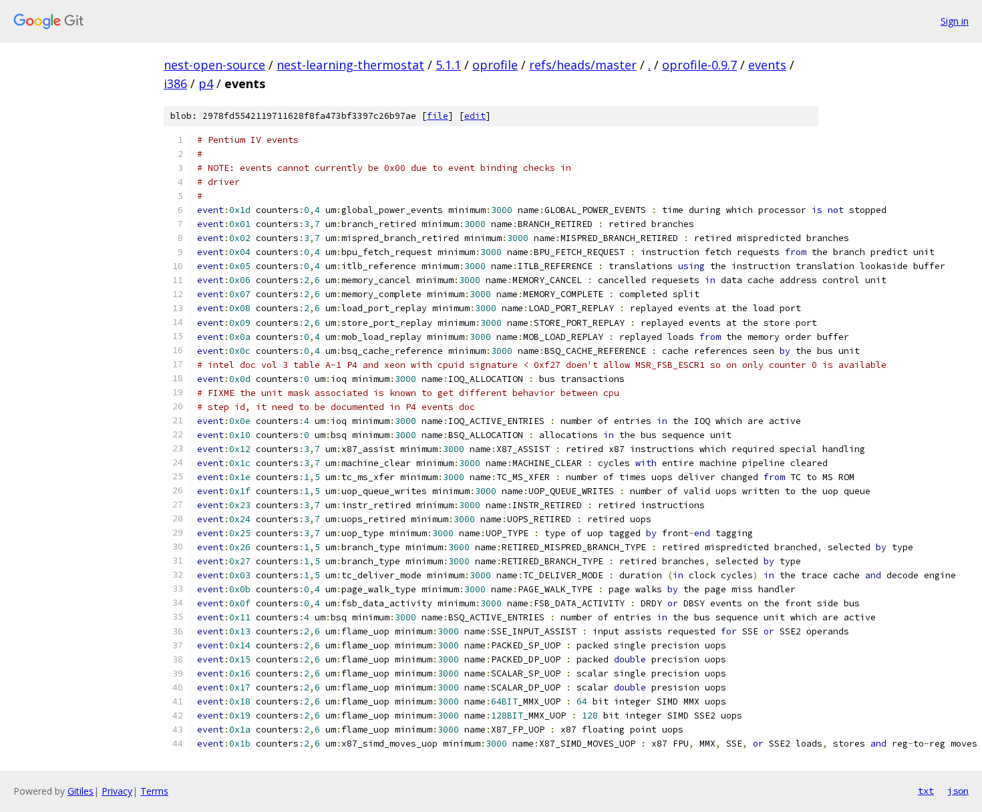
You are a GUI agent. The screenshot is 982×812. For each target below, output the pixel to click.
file (437, 116)
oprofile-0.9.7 (699, 65)
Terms (154, 791)
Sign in (955, 21)
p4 (205, 83)
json (958, 791)
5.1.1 (448, 65)
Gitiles (80, 791)
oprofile (495, 65)
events (767, 65)
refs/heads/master (583, 65)
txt (926, 791)
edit (475, 116)
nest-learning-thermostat (350, 65)
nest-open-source (214, 65)
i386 (175, 83)
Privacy (117, 791)
